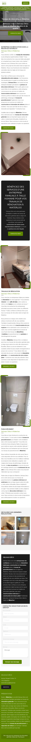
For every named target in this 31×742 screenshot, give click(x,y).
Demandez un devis (8, 366)
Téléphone (5, 631)
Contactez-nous (15, 33)
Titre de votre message (8, 639)
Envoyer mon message (12, 662)
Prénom (5, 617)
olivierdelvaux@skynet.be (8, 683)
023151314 (25, 3)
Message (5, 647)
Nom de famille (6, 610)
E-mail (4, 624)
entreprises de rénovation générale (17, 736)
